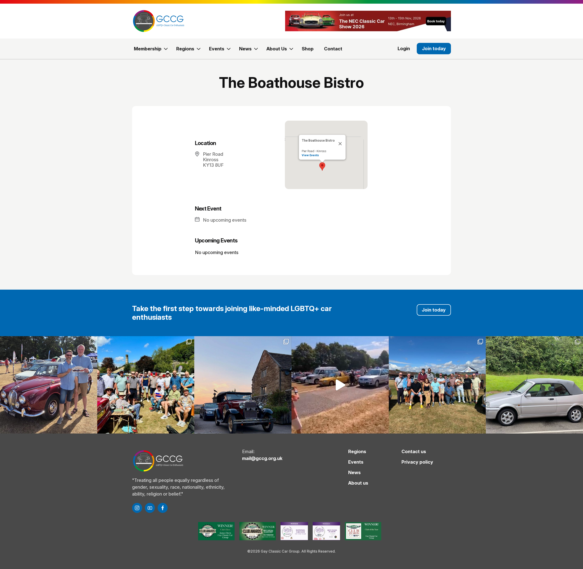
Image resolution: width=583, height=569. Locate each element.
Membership (147, 49)
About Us (276, 49)
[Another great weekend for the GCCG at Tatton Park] (48, 385)
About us (358, 483)
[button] (322, 166)
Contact (333, 49)
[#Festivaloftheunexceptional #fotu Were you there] (534, 385)
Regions (185, 49)
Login (404, 48)
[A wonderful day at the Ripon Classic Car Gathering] (437, 385)
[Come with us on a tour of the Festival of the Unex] (340, 385)
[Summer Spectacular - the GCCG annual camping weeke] (243, 385)
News (245, 49)
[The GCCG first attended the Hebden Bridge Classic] (145, 385)
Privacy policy (417, 462)
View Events (310, 155)
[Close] (340, 143)
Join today (434, 48)
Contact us (413, 451)
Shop (308, 49)
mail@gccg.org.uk (262, 458)
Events (216, 49)
